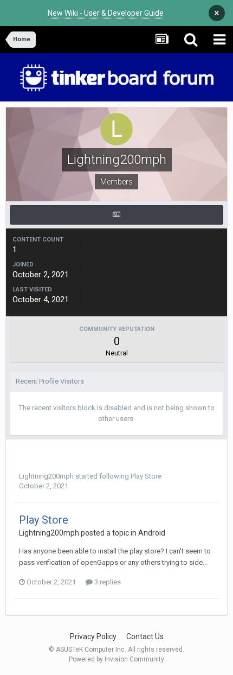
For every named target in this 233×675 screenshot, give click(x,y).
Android (151, 532)
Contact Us (145, 636)
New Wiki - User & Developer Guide (106, 13)
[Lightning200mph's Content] (116, 215)
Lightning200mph (46, 476)
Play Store (146, 476)
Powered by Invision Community (116, 659)
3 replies (107, 582)
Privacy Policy (93, 636)
